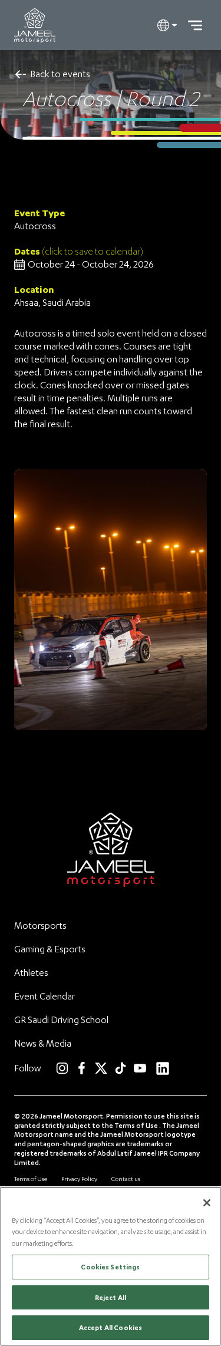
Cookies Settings (110, 1267)
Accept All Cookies (110, 1327)
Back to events (60, 73)
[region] (110, 1266)
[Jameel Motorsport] (34, 25)
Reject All (110, 1297)
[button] (167, 25)
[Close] (207, 1203)
